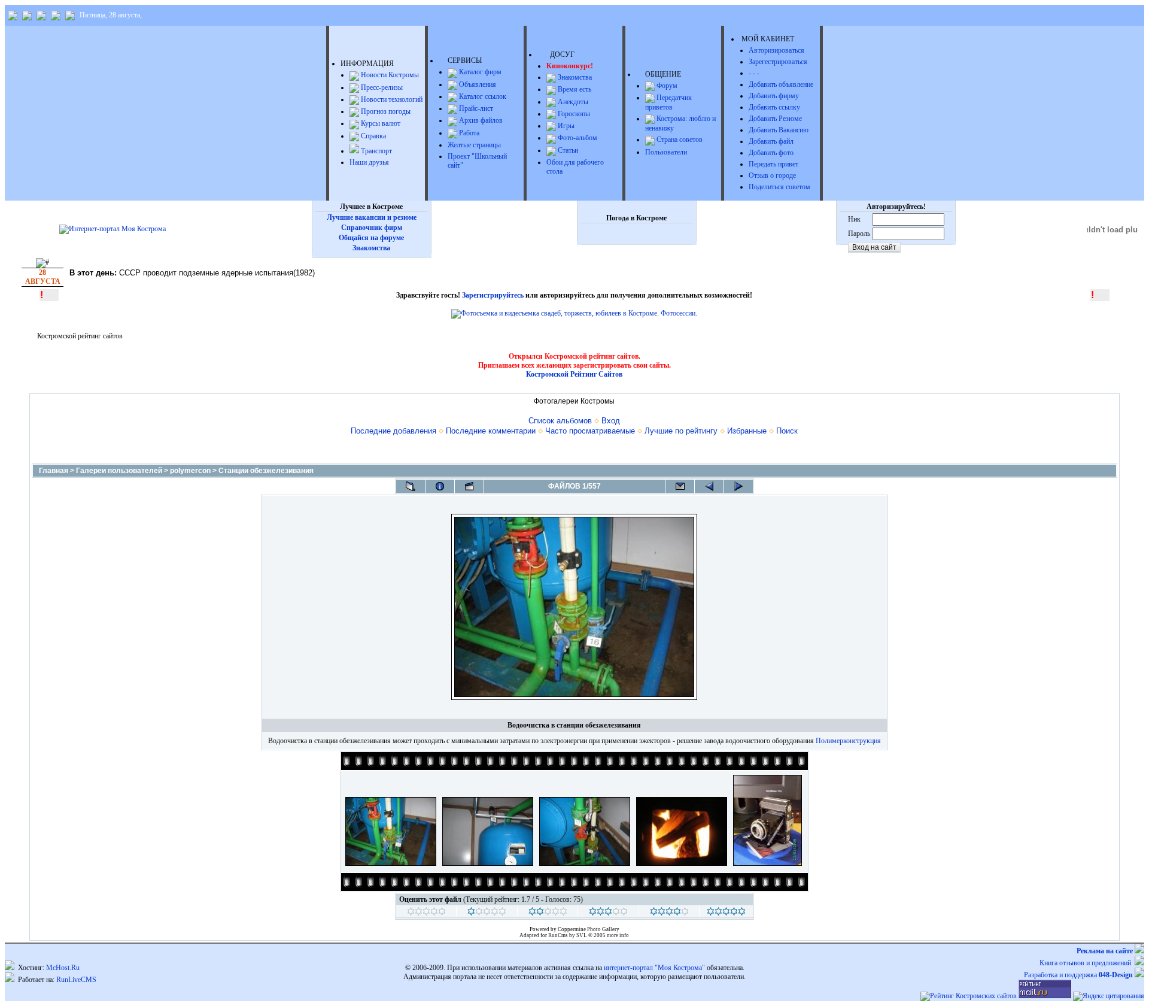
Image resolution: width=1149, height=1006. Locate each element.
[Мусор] (426, 913)
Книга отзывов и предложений (1087, 963)
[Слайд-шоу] (469, 486)
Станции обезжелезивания (266, 470)
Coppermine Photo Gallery (588, 929)
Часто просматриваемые (590, 430)
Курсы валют (379, 123)
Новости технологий (390, 99)
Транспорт (375, 151)
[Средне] (547, 913)
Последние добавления (393, 430)
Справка (372, 136)
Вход (610, 420)
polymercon (190, 470)
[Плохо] (486, 913)
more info (618, 935)
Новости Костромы (389, 75)
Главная (53, 470)
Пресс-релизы (381, 87)
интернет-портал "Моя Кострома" (654, 967)
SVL (582, 935)
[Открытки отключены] (679, 486)
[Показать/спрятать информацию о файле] (439, 486)
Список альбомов (560, 420)
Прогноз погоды (385, 111)
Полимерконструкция (848, 741)
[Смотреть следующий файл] (738, 486)
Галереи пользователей (119, 470)
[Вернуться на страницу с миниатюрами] (410, 486)
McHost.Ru (63, 967)
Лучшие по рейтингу (681, 430)
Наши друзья (369, 162)
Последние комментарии (491, 430)
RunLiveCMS (76, 979)
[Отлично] (669, 913)
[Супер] (726, 913)
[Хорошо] (608, 913)
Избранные (747, 430)
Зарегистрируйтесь (493, 295)
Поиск (787, 430)
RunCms (558, 935)
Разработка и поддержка (1078, 975)
